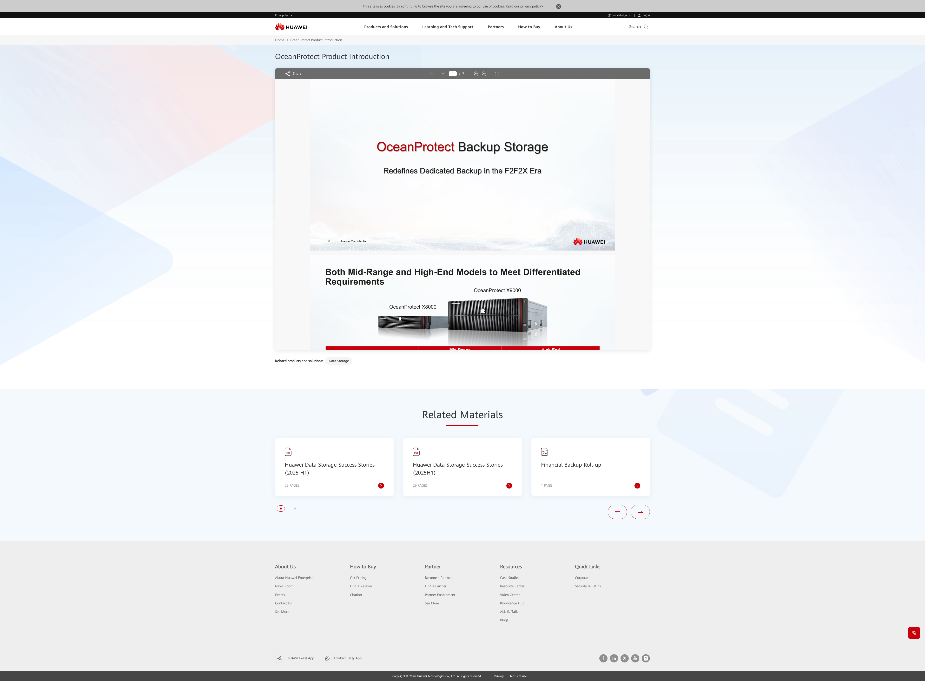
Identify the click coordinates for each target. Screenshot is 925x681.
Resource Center (512, 586)
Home (279, 40)
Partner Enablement (440, 595)
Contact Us (283, 603)
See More (282, 612)
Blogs (504, 620)
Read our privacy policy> (524, 6)
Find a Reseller (361, 586)
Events (280, 595)
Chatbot (356, 595)
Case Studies (509, 578)
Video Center (510, 595)
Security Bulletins (588, 586)
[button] (281, 508)
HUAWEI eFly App (348, 658)
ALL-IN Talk (509, 612)
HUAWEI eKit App (300, 658)
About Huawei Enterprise (294, 578)
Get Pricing (358, 578)
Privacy (499, 676)
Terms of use (518, 676)
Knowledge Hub (512, 603)
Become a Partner (438, 578)
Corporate (582, 578)
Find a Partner (435, 586)
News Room (284, 586)
